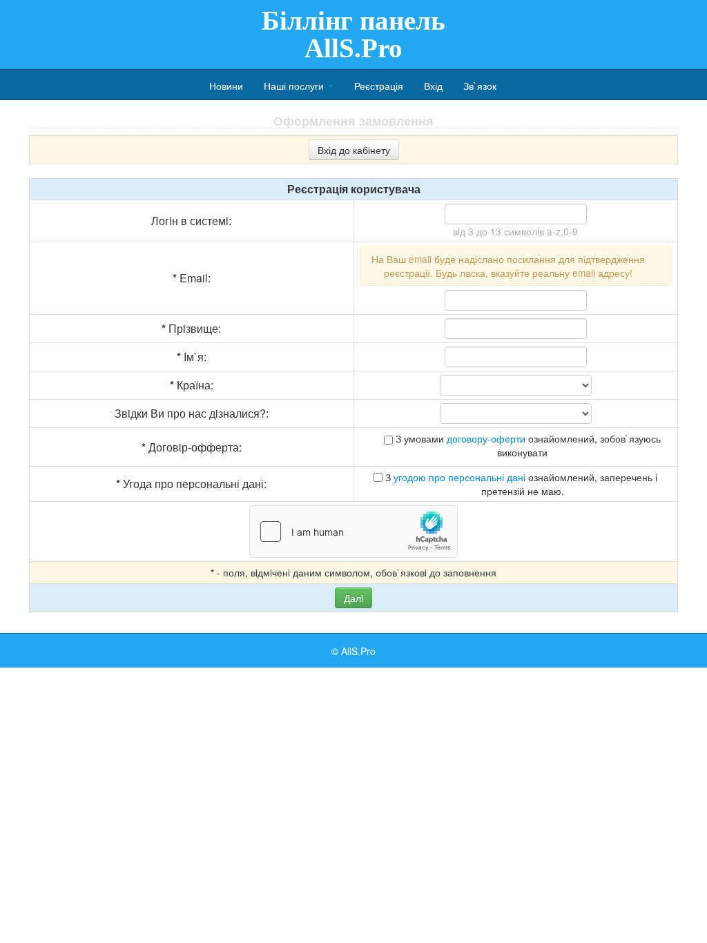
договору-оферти (486, 438)
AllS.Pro (358, 651)
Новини (226, 86)
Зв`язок (479, 86)
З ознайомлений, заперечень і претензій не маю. (519, 484)
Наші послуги (295, 86)
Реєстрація (378, 86)
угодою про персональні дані (459, 477)
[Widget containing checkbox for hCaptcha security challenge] (353, 531)
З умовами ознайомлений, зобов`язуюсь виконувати (527, 445)
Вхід (433, 86)
